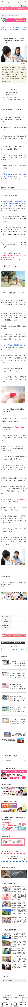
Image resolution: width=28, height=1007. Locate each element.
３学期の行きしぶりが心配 (11, 92)
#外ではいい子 (16, 27)
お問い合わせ (20, 995)
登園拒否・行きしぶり (19, 642)
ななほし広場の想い (7, 995)
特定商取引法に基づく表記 (20, 997)
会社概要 (7, 1000)
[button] (25, 761)
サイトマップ (20, 1000)
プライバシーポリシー (7, 997)
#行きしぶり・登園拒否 (11, 29)
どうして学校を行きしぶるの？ (12, 97)
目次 (12, 89)
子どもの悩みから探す (7, 642)
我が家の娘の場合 (10, 95)
